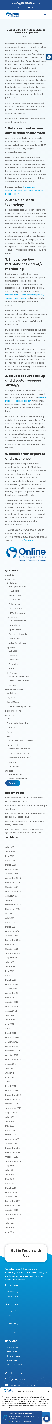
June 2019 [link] (9, 1174)
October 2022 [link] (11, 1002)
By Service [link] (12, 617)
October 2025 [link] (12, 887)
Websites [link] (11, 693)
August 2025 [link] (11, 896)
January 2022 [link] (11, 1041)
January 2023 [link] (11, 988)
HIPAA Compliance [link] (18, 613)
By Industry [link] (12, 647)
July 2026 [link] (9, 847)
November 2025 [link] (12, 882)
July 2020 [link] (9, 1117)
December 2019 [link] (12, 1148)
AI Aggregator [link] (15, 595)
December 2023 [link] (13, 940)
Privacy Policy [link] (13, 745)
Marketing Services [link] (14, 689)
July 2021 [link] (9, 1068)
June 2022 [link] (10, 1019)
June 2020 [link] (10, 1121)
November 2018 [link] (12, 1205)
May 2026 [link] (9, 856)
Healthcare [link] (14, 659)
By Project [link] (12, 673)
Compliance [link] (14, 625)
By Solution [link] (12, 583)
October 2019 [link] (11, 1157)
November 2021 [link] (12, 1050)
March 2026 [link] (10, 864)
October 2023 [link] (11, 949)
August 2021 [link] (10, 1064)
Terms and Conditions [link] (19, 748)
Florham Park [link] (12, 1296)
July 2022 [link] (9, 1015)
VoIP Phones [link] (15, 638)
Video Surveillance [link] (17, 643)
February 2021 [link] (11, 1090)
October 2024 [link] (12, 913)
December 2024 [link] (13, 904)
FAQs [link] (9, 736)
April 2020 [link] (10, 1130)
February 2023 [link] (12, 984)
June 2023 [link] (10, 966)
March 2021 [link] (10, 1086)
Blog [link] (9, 718)
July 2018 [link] (9, 1223)
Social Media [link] (13, 702)
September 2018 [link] (13, 1214)
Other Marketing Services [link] (19, 706)
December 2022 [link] (13, 993)
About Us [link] (9, 575)
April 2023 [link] (10, 975)
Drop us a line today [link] (23, 540)
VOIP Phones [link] (12, 1360)
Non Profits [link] (14, 655)
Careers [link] (11, 727)
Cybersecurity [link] (15, 604)
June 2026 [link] (10, 851)
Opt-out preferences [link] (19, 753)
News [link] (9, 732)
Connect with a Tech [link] (17, 778)
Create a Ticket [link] (14, 774)
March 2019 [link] (10, 1188)
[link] (49, 57)
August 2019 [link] (10, 1165)
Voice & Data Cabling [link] (19, 680)
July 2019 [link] (9, 1170)
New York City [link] (12, 1291)
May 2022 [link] (9, 1024)
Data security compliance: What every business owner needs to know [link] (24, 190)
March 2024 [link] (11, 927)
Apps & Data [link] (15, 629)
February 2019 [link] (11, 1192)
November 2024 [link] (13, 909)
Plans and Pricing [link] (13, 710)
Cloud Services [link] (16, 608)
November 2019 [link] (12, 1152)
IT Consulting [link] (15, 599)
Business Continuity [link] (18, 620)
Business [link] (13, 650)
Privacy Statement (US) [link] (20, 757)
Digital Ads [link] (12, 697)
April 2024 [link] (10, 922)
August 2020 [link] (11, 1112)
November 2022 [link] (12, 997)
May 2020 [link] (9, 1126)
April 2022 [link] (10, 1028)
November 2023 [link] (12, 944)
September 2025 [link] (13, 891)
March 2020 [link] (10, 1134)
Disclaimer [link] (14, 766)
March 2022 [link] (10, 1033)
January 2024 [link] (11, 935)
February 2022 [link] (12, 1037)
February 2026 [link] (12, 869)
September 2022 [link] (13, 1006)
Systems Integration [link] (18, 634)
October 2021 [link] (11, 1055)
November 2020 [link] (12, 1099)
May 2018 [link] (9, 1232)
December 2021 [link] (12, 1046)
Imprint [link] (12, 762)
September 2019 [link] (13, 1161)
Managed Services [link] (17, 586)
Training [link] (12, 685)
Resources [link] (10, 715)
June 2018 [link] (9, 1227)
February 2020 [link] (12, 1139)
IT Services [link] (10, 579)
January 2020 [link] (11, 1143)
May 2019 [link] (9, 1179)
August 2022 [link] (11, 1011)
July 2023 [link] (9, 962)
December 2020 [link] (13, 1095)
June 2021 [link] (9, 1072)
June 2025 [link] (10, 900)
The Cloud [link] (11, 1328)
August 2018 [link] (10, 1218)
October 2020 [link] (12, 1103)
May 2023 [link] (9, 971)
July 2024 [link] (9, 918)
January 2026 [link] (11, 873)
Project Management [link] (19, 676)
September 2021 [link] (13, 1059)
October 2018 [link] (11, 1210)
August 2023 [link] (11, 957)
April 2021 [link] (9, 1081)
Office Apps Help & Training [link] (20, 740)
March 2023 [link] (10, 980)
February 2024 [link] (12, 931)
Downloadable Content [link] (18, 723)
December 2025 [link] (13, 878)
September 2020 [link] (13, 1108)
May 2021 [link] (9, 1077)
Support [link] (9, 770)
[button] (48, 1391)
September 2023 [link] (13, 953)
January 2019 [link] (11, 1196)
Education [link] (13, 664)
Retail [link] (11, 668)
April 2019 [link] (9, 1183)
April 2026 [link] (10, 860)
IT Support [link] (14, 590)
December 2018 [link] (12, 1201)
